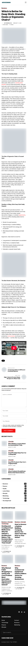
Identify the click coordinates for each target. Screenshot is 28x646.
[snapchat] (21, 612)
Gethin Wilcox (8, 23)
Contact (16, 620)
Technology (14, 498)
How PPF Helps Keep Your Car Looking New (17, 453)
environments (11, 336)
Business (14, 483)
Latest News (14, 491)
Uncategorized (14, 500)
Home (3, 620)
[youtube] (12, 612)
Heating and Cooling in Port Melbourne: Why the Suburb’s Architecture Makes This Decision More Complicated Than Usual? (7, 534)
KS (3, 360)
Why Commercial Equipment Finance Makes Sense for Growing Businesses (20, 573)
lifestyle (14, 493)
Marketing (14, 495)
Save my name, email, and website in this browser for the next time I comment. (13, 426)
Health (14, 488)
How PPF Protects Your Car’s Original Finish (17, 462)
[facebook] (3, 612)
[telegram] (7, 612)
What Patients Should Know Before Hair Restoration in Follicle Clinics (17, 472)
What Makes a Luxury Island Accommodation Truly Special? (16, 445)
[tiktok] (14, 612)
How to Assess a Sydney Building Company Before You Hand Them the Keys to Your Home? (20, 530)
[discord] (19, 611)
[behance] (5, 612)
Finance (14, 486)
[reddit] (24, 612)
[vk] (16, 612)
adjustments (22, 215)
